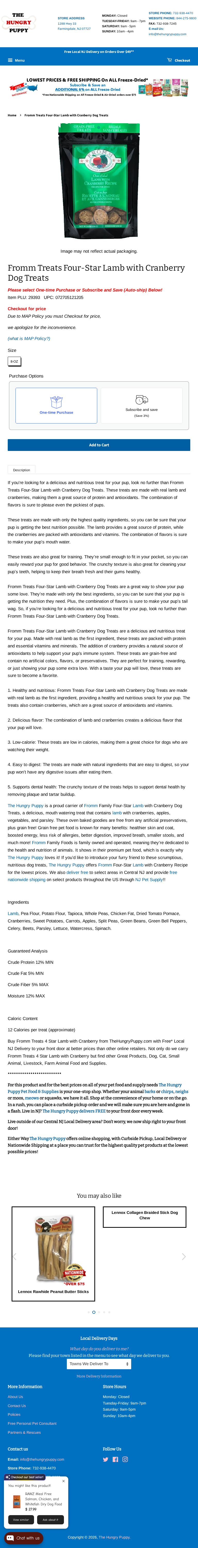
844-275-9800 (172, 18)
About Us (15, 1397)
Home (12, 115)
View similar (21, 1520)
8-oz (14, 361)
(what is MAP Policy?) (29, 338)
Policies (14, 1414)
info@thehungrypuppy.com (42, 1459)
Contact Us (17, 1406)
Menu (19, 60)
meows (32, 1098)
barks (150, 1091)
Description (21, 470)
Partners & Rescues (24, 1432)
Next (184, 1256)
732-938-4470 (171, 13)
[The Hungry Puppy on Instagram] (125, 1460)
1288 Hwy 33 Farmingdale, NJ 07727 (74, 23)
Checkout (182, 60)
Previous (14, 1256)
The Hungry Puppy (48, 1138)
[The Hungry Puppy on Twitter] (106, 1460)
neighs (181, 1091)
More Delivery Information (99, 1376)
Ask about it (50, 1520)
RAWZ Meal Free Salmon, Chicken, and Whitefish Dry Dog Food (43, 1499)
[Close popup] (64, 1481)
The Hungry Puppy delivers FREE (74, 1111)
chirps (167, 1091)
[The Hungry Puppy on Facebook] (115, 1460)
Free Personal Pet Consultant (32, 1423)
